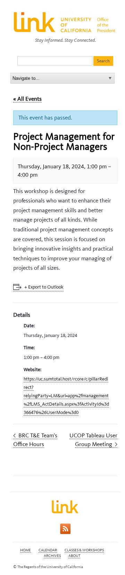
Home (25, 550)
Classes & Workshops (84, 550)
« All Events (27, 98)
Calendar (48, 550)
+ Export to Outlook (44, 287)
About (74, 555)
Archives (52, 555)
